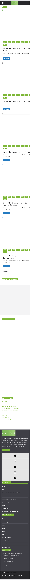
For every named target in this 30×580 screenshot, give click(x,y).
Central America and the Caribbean (11, 493)
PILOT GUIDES (13, 572)
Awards (4, 525)
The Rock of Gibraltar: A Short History (10, 422)
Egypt (14, 42)
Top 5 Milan (4, 404)
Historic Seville (5, 415)
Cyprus (9, 42)
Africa (3, 486)
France (18, 42)
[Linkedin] (15, 472)
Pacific (3, 505)
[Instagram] (15, 461)
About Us (4, 519)
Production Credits (7, 541)
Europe (3, 496)
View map (4, 568)
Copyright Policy (6, 547)
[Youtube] (15, 467)
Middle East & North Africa (9, 499)
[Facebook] (15, 455)
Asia (3, 489)
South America (5, 508)
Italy (26, 42)
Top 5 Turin (4, 401)
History (3, 528)
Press (3, 534)
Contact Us (4, 544)
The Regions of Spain (6, 419)
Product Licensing (6, 537)
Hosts (3, 531)
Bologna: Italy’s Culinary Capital (9, 406)
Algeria (4, 42)
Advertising (5, 522)
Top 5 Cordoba (5, 413)
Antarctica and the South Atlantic (10, 511)
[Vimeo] (15, 478)
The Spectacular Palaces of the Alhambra (11, 408)
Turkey (4, 44)
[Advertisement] (15, 300)
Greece (22, 42)
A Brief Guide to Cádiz (6, 417)
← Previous (5, 271)
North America (5, 502)
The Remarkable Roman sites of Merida (11, 410)
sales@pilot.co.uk (7, 565)
